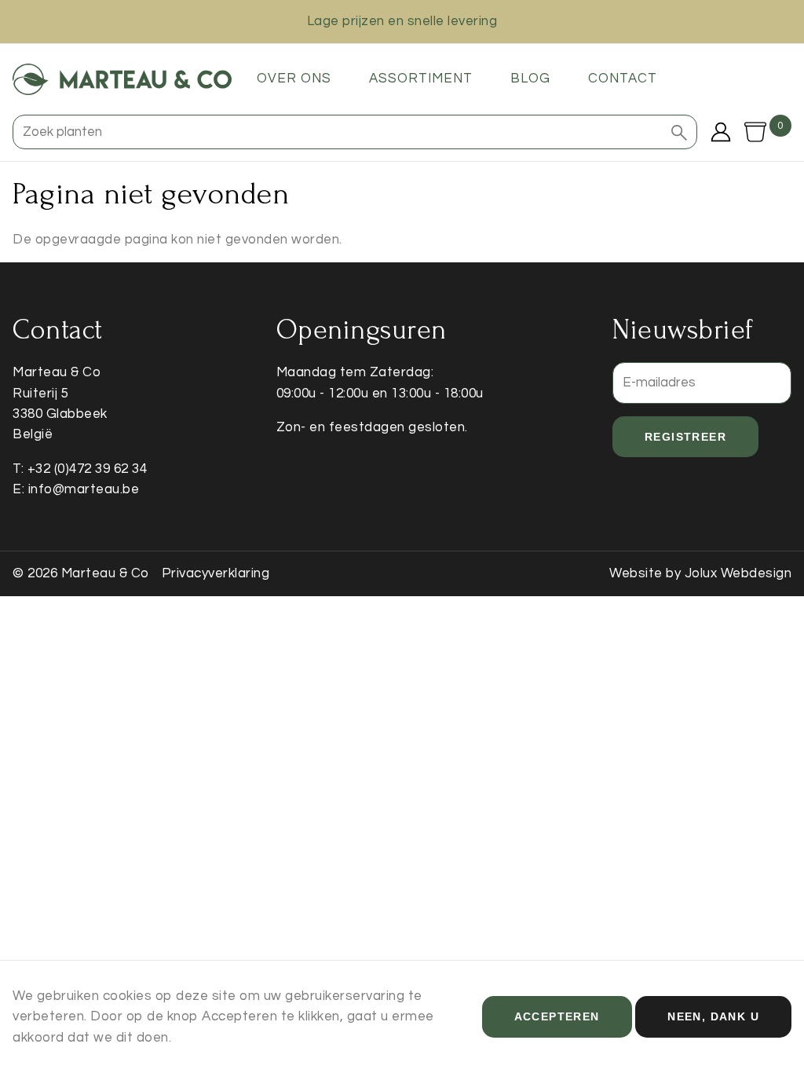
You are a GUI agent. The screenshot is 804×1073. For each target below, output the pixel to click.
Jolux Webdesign (738, 573)
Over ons (294, 78)
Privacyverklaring (216, 573)
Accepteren (557, 1016)
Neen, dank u (713, 1016)
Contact (622, 78)
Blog (530, 78)
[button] (679, 132)
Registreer (685, 436)
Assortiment (421, 78)
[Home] (122, 79)
